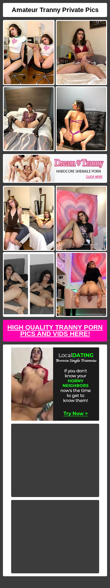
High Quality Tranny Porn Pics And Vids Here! (55, 330)
